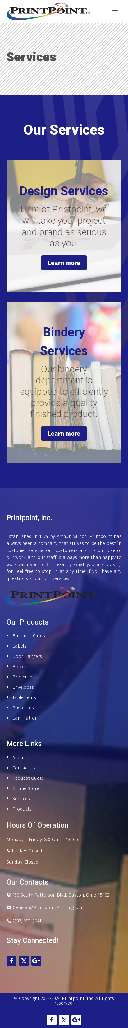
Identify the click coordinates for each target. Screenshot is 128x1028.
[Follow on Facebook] (11, 961)
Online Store (25, 788)
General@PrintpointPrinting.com (48, 907)
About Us (21, 757)
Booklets (21, 666)
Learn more (64, 263)
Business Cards (28, 636)
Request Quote (28, 778)
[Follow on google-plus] (36, 961)
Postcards (23, 708)
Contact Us (23, 768)
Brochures (23, 677)
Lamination (25, 718)
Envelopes (23, 687)
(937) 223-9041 (27, 921)
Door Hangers (27, 656)
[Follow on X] (24, 961)
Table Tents (24, 697)
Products (22, 809)
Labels (19, 646)
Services (21, 799)
